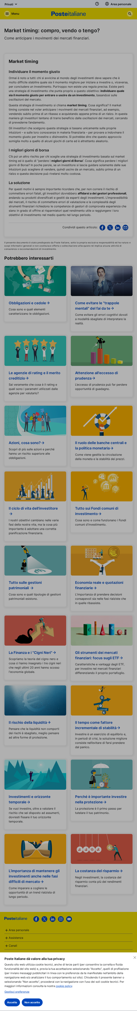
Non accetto (32, 1002)
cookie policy (64, 986)
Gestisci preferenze (16, 991)
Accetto (12, 1002)
